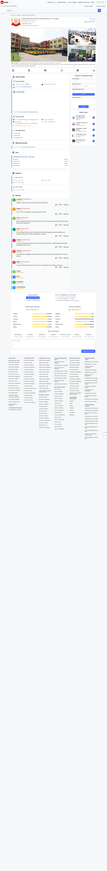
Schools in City (51, 2)
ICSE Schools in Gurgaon (75, 362)
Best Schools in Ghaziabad (14, 390)
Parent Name (75, 78)
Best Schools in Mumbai (14, 364)
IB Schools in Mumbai (43, 408)
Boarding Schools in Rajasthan (91, 380)
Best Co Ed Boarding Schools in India (91, 431)
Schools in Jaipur (57, 417)
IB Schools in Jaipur (43, 413)
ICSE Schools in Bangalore (75, 379)
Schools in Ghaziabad (58, 410)
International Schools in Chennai (61, 371)
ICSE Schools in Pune (74, 369)
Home (14, 15)
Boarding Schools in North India (91, 408)
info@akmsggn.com (34, 119)
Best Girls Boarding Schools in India (91, 424)
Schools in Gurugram (58, 405)
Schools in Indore (58, 424)
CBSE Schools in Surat (43, 386)
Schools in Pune (57, 403)
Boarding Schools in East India (91, 416)
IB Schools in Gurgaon (43, 404)
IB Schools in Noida (43, 397)
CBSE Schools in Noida (44, 362)
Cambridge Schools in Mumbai (15, 409)
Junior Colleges (72, 2)
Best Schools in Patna (13, 392)
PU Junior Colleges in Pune (14, 401)
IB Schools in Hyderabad (44, 399)
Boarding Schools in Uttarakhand (89, 390)
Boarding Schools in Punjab (90, 401)
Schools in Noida (57, 412)
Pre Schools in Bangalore (29, 360)
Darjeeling (72, 415)
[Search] (99, 10)
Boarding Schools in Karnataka (91, 378)
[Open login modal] (98, 2)
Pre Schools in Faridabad (29, 381)
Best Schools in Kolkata (13, 378)
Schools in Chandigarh (59, 429)
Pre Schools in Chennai (28, 369)
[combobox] (52, 10)
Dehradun (72, 410)
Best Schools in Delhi (13, 371)
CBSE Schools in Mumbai (44, 365)
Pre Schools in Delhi (28, 362)
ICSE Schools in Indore (74, 376)
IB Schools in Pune (43, 411)
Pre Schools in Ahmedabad (29, 393)
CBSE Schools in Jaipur (43, 381)
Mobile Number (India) (78, 89)
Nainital (71, 405)
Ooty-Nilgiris (72, 412)
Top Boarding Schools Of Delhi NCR (91, 438)
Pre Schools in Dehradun (29, 374)
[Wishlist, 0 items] (100, 2)
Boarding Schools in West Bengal (90, 387)
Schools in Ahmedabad (59, 419)
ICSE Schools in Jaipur (74, 374)
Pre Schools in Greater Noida (30, 388)
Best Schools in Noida (13, 369)
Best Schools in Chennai (14, 374)
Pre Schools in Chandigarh (29, 402)
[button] (13, 70)
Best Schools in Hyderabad (14, 376)
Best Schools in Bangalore (14, 362)
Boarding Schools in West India (91, 418)
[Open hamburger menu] (106, 2)
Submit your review (88, 351)
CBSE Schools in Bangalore (44, 360)
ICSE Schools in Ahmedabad (75, 381)
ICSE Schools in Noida (74, 367)
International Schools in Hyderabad (59, 368)
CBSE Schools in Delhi (43, 376)
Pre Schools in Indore (28, 397)
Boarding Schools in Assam (90, 364)
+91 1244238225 (18, 123)
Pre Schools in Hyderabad (29, 367)
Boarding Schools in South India (91, 410)
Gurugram (19, 15)
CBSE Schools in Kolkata (44, 372)
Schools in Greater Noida (59, 415)
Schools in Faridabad (58, 408)
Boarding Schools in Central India (91, 413)
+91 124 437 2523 (26, 123)
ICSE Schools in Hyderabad (75, 372)
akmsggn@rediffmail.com (23, 119)
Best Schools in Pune (13, 381)
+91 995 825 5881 (34, 123)
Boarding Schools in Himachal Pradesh (91, 383)
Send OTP (83, 94)
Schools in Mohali (58, 426)
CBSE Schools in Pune (43, 374)
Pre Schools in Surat (28, 395)
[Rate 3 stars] (24, 22)
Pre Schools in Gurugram (29, 379)
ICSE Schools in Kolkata (74, 360)
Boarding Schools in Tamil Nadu (91, 361)
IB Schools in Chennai (43, 415)
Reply (65, 204)
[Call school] (94, 117)
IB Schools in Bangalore (44, 418)
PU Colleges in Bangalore (14, 397)
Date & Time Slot (76, 84)
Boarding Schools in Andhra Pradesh (91, 396)
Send (83, 106)
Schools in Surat (57, 422)
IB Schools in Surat (43, 425)
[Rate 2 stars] (23, 22)
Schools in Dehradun (58, 400)
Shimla (71, 403)
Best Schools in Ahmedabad (14, 383)
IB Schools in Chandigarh (44, 427)
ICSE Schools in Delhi (74, 383)
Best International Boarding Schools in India (90, 434)
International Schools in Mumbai (61, 365)
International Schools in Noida (60, 384)
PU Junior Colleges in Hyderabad (13, 405)
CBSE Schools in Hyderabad (45, 367)
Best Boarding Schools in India (91, 421)
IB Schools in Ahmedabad (44, 420)
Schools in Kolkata (58, 398)
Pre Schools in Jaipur (28, 390)
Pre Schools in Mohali (28, 400)
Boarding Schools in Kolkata (91, 370)
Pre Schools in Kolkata (28, 372)
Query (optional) (76, 97)
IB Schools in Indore (43, 422)
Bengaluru (72, 400)
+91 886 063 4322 (51, 121)
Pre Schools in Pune (28, 376)
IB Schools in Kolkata (43, 401)
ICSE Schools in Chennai (74, 390)
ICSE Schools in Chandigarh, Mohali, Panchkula (75, 393)
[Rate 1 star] (22, 22)
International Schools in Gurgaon (59, 381)
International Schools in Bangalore (59, 362)
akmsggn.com (51, 119)
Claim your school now (33, 297)
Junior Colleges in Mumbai (14, 399)
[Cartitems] (103, 2)
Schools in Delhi (57, 389)
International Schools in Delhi (60, 378)
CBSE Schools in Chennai (44, 369)
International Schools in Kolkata (60, 373)
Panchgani (72, 408)
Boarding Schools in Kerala (90, 393)
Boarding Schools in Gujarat (91, 372)
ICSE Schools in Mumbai (75, 365)
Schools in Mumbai (58, 391)
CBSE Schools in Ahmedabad (45, 383)
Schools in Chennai (58, 396)
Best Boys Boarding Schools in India (91, 427)
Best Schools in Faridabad (14, 388)
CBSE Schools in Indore (44, 388)
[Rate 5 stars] (27, 22)
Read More (32, 66)
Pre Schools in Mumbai (28, 365)
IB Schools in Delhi (43, 406)
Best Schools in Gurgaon (14, 367)
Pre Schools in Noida (28, 386)
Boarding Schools (62, 2)
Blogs (92, 2)
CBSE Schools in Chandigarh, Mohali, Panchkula (45, 391)
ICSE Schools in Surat (74, 388)
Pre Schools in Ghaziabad (29, 383)
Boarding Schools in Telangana (91, 399)
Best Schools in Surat (13, 385)
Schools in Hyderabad (59, 393)
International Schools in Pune (60, 375)
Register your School (84, 2)
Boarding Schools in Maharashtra (89, 375)
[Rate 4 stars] (26, 22)
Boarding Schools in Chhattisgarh (89, 367)
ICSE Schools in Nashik (74, 386)
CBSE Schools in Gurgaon (44, 379)
